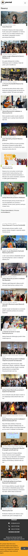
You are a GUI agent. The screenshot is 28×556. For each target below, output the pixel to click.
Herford (15, 249)
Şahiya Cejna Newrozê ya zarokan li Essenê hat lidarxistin (13, 391)
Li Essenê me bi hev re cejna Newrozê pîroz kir (11, 332)
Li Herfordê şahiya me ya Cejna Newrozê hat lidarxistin (11, 482)
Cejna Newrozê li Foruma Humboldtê (13, 225)
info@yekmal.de (15, 523)
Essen (14, 137)
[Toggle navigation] (25, 3)
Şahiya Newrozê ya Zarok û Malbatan (13, 197)
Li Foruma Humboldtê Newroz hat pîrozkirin (12, 84)
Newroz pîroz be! (7, 168)
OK (24, 548)
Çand (14, 25)
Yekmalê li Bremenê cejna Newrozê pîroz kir (13, 305)
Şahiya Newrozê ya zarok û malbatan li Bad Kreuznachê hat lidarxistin (13, 359)
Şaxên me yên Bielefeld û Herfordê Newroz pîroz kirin (13, 252)
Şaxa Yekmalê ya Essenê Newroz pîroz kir (12, 139)
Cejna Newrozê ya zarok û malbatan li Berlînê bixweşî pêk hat (13, 420)
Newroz (10, 25)
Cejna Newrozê (7, 27)
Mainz (4, 357)
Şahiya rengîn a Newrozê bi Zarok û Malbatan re (13, 57)
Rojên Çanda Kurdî (13, 355)
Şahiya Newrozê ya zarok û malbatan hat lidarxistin (13, 279)
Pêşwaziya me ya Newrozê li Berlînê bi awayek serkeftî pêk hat (13, 449)
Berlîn (14, 54)
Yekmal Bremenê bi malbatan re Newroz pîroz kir (12, 112)
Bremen (15, 109)
